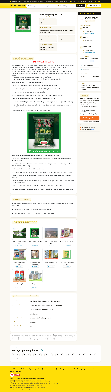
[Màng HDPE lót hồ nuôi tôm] (51, 233)
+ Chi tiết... (19, 245)
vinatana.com (86, 69)
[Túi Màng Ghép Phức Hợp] (66, 233)
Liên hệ (12, 371)
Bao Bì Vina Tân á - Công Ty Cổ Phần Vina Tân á (91, 18)
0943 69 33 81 (89, 41)
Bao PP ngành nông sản (51, 262)
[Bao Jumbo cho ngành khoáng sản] (35, 254)
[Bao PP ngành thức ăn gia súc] (66, 254)
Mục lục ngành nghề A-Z (62, 1)
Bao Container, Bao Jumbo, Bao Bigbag (41, 305)
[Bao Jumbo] (35, 276)
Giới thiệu (73, 1)
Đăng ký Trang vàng (65, 369)
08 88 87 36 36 (89, 31)
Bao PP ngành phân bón (35, 241)
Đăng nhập (96, 121)
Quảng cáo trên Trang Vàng (86, 1)
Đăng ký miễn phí (95, 5)
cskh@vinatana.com (90, 52)
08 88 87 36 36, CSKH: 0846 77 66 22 (90, 59)
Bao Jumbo (35, 284)
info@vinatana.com (90, 33)
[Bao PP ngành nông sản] (51, 254)
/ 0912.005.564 (88, 127)
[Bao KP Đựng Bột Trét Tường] (19, 254)
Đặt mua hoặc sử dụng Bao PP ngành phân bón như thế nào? (32, 209)
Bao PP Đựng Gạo (19, 284)
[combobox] (43, 6)
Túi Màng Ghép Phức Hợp (67, 241)
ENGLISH (98, 1)
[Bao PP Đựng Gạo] (19, 276)
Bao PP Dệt (59, 305)
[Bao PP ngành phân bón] (35, 233)
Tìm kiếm (81, 6)
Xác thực (29, 369)
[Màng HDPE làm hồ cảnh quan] (19, 233)
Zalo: (88, 129)
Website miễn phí (92, 369)
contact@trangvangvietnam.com (37, 387)
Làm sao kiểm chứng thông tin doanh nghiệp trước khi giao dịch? (34, 213)
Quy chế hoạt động (39, 369)
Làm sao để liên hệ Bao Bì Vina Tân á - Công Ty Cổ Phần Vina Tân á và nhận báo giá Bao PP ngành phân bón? (42, 204)
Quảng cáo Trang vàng (78, 369)
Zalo (92, 61)
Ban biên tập (21, 369)
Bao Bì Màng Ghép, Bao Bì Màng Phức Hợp (42, 309)
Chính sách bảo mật (51, 369)
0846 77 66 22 (89, 50)
